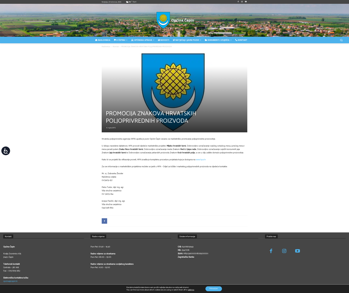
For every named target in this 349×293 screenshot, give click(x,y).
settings (191, 290)
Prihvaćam (214, 288)
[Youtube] (245, 2)
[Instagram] (241, 2)
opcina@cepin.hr (10, 281)
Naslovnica (106, 46)
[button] (341, 40)
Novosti (116, 46)
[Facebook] (238, 2)
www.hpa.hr (201, 159)
